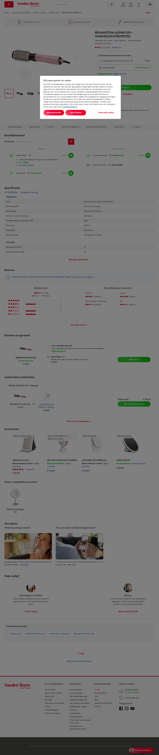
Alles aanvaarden (54, 112)
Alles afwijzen (75, 112)
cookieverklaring (69, 107)
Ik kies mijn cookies (106, 112)
